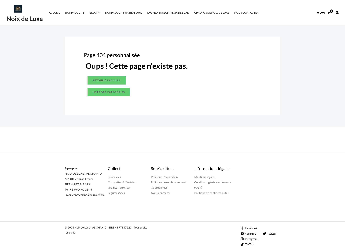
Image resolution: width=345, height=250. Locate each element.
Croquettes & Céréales (122, 182)
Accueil (54, 12)
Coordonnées (159, 187)
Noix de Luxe (24, 18)
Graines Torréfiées (119, 187)
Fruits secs (114, 177)
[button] (98, 12)
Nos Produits (74, 12)
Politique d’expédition (164, 177)
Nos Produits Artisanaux (123, 12)
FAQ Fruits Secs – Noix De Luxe (168, 12)
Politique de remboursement (168, 182)
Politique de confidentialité (210, 192)
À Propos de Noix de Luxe (211, 12)
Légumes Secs (116, 192)
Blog (93, 12)
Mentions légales (204, 177)
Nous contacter (246, 12)
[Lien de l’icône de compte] (337, 12)
